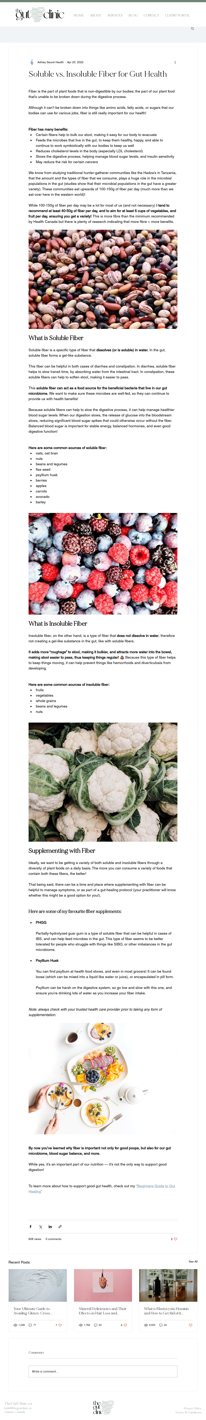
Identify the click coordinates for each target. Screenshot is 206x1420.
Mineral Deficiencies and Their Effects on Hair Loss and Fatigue (103, 1311)
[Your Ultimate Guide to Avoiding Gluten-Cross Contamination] (38, 1285)
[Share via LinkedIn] (50, 1226)
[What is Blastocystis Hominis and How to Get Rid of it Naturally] (168, 1285)
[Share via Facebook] (30, 1226)
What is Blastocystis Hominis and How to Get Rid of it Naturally (166, 1311)
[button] (192, 28)
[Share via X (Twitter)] (40, 1226)
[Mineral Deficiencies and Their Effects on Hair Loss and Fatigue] (103, 1285)
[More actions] (175, 62)
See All (193, 1261)
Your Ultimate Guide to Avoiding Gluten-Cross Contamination (31, 1311)
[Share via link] (60, 1226)
